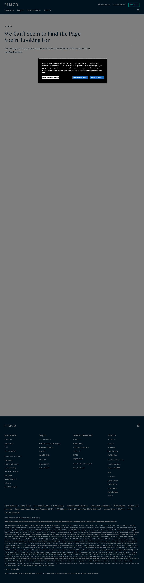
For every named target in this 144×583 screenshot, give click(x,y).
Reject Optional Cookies (80, 77)
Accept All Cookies (96, 77)
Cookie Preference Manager (50, 77)
